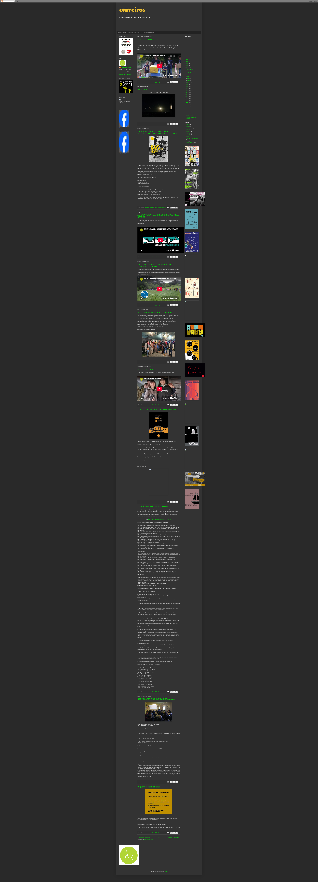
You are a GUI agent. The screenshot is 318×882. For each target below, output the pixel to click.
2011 (187, 100)
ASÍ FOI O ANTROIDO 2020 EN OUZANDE (155, 312)
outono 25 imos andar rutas (192, 138)
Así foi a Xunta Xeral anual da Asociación (154, 507)
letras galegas (189, 128)
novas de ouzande (190, 114)
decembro (189, 69)
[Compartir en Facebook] (175, 82)
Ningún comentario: (162, 82)
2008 (187, 106)
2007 (187, 108)
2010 (187, 102)
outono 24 (188, 134)
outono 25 (188, 136)
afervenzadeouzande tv (148, 32)
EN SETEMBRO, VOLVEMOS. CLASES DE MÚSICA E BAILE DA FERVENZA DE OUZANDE (157, 132)
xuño (188, 78)
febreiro (189, 82)
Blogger (166, 871)
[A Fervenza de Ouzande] (124, 126)
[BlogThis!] (172, 82)
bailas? (187, 126)
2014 (187, 94)
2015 (187, 92)
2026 (187, 56)
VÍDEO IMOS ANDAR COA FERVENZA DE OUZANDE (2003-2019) (155, 265)
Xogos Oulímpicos (190, 142)
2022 (187, 63)
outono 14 (188, 129)
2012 (187, 98)
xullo (188, 76)
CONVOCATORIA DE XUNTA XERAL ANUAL (156, 699)
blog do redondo (189, 115)
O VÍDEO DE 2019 (145, 369)
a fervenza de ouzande (126, 67)
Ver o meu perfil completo (125, 74)
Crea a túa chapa (122, 127)
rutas (187, 141)
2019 (187, 84)
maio (188, 80)
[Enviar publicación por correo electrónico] (168, 82)
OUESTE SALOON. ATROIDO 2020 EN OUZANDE (158, 410)
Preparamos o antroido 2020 (148, 787)
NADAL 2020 (142, 89)
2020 (187, 67)
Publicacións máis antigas (173, 837)
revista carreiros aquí (133, 32)
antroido (188, 124)
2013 (187, 96)
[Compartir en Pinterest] (177, 82)
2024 (187, 59)
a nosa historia (122, 32)
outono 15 (188, 131)
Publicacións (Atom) (148, 839)
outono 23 (188, 133)
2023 (187, 61)
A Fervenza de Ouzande (124, 109)
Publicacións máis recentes (144, 837)
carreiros (132, 9)
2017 (187, 88)
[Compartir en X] (174, 82)
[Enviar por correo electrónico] (171, 82)
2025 (187, 58)
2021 (187, 65)
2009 (187, 104)
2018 (187, 86)
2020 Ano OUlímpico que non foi (150, 39)
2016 (187, 90)
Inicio (159, 837)
